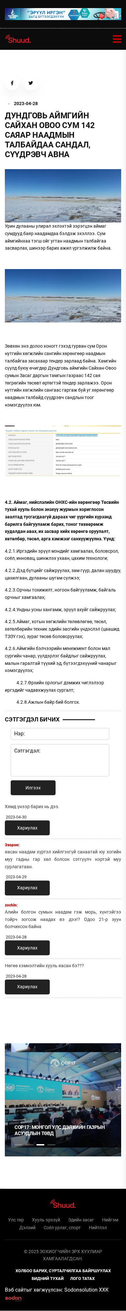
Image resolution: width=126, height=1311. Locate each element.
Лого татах (82, 1278)
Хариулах (27, 827)
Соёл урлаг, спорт (62, 1227)
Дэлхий (27, 1227)
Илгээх (33, 787)
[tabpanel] (63, 1099)
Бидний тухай (48, 1278)
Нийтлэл (98, 1227)
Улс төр (16, 1220)
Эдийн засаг (81, 1220)
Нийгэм (110, 1220)
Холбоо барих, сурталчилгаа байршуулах (63, 1270)
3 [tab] (40, 1144)
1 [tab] (18, 1017)
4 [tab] (51, 1144)
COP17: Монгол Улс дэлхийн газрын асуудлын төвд (60, 1130)
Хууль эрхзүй (46, 1220)
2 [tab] (29, 1144)
